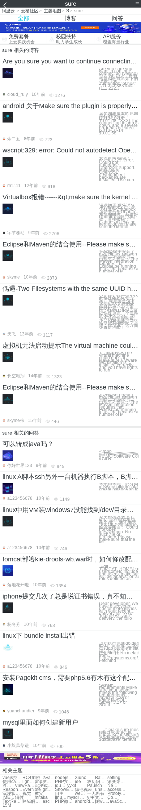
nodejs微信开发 (65, 778)
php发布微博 (45, 782)
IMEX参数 (9, 798)
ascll (47, 802)
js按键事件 (101, 802)
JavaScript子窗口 (117, 802)
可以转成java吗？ (28, 444)
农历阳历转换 (97, 782)
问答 (117, 18)
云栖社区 (29, 10)
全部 (23, 18)
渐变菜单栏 (117, 782)
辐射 (19, 798)
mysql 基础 (77, 798)
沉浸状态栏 (12, 794)
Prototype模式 (117, 794)
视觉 (26, 794)
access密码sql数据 (117, 790)
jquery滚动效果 (61, 786)
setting (113, 778)
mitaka (41, 798)
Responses (12, 790)
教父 (39, 794)
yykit (71, 786)
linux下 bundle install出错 (39, 635)
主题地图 (52, 10)
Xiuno (80, 778)
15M (7, 805)
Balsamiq (101, 778)
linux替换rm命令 (61, 798)
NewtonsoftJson (113, 786)
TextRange (12, 802)
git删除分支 (49, 790)
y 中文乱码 (97, 798)
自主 (59, 794)
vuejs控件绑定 (12, 778)
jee (78, 782)
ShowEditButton (65, 790)
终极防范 (9, 786)
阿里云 (8, 10)
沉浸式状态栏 (45, 786)
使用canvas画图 (12, 782)
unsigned (101, 790)
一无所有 (95, 794)
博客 (70, 18)
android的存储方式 (85, 802)
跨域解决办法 (32, 802)
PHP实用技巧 (65, 782)
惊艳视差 (83, 790)
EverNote (31, 790)
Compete (113, 798)
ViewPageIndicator (25, 786)
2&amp (49, 778)
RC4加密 (31, 778)
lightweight (28, 782)
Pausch (94, 786)
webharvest (81, 794)
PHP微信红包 (65, 802)
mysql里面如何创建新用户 (40, 722)
